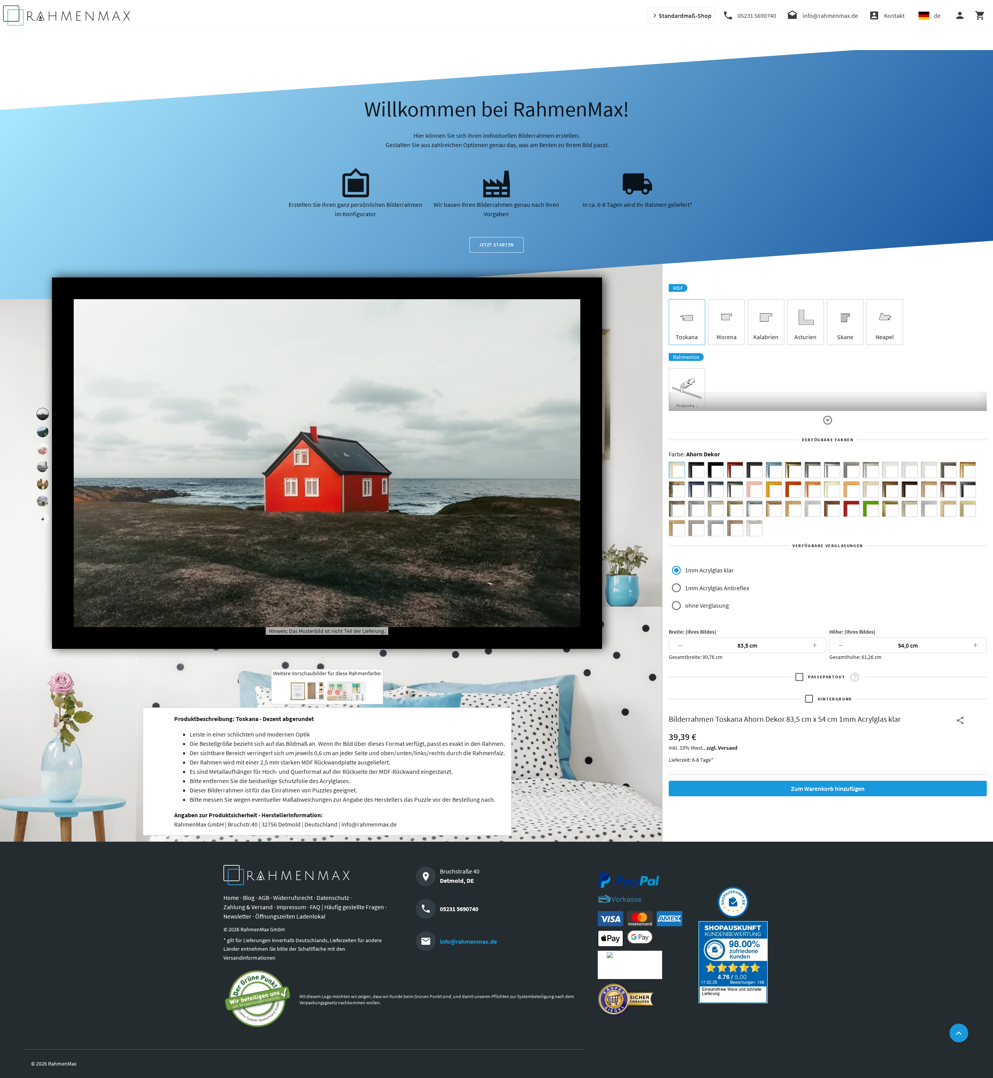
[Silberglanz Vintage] (754, 509)
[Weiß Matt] (890, 470)
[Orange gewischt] (793, 489)
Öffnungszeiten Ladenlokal (290, 916)
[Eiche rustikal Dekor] (890, 489)
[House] (42, 414)
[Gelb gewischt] (774, 489)
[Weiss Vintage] (754, 528)
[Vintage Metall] (677, 509)
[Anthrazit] (851, 470)
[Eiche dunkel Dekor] (909, 489)
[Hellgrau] (696, 528)
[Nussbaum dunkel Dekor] (948, 489)
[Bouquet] (42, 449)
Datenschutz (333, 897)
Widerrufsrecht (293, 897)
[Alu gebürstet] (832, 470)
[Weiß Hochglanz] (909, 470)
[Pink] (754, 489)
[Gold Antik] (735, 509)
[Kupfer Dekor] (832, 509)
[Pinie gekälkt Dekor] (812, 509)
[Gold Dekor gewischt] (677, 528)
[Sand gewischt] (832, 489)
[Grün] (871, 509)
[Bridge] (42, 466)
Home (231, 897)
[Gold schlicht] (968, 470)
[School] (42, 501)
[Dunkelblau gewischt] (696, 489)
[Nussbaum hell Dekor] (929, 489)
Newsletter (237, 916)
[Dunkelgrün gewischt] (735, 489)
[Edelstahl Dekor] (929, 509)
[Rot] (851, 509)
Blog (248, 897)
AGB (263, 897)
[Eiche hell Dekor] (871, 489)
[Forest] (42, 431)
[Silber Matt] (871, 470)
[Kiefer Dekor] (793, 509)
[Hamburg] (42, 484)
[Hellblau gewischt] (774, 470)
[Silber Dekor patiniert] (716, 528)
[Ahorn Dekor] (677, 470)
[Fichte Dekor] (948, 509)
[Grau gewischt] (812, 470)
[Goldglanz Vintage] (890, 509)
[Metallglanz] (948, 470)
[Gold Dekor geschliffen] (968, 509)
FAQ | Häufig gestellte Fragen (347, 907)
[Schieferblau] (716, 489)
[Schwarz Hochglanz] (716, 470)
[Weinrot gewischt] (735, 470)
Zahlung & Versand (248, 907)
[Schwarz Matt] (696, 470)
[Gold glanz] (793, 470)
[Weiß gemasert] (929, 470)
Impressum (291, 907)
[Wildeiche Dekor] (735, 528)
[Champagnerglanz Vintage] (909, 509)
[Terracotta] (812, 489)
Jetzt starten (496, 245)
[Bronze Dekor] (774, 509)
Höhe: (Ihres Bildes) (852, 631)
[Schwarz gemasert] (754, 470)
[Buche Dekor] (851, 489)
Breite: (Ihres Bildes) (692, 631)
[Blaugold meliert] (677, 489)
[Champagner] (716, 509)
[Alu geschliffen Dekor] (968, 489)
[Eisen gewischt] (696, 509)
